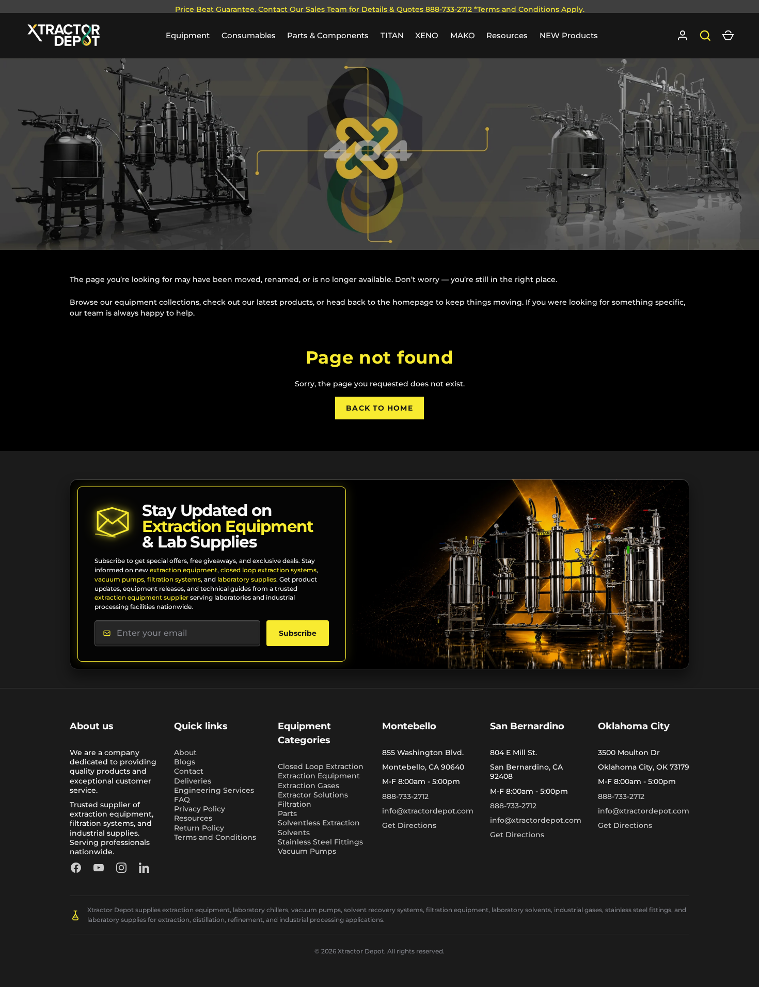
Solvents (294, 832)
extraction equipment (183, 570)
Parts (287, 813)
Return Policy (199, 828)
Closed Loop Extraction (320, 766)
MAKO (462, 35)
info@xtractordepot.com (427, 811)
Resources (507, 35)
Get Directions (409, 825)
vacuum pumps (119, 579)
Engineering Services (214, 790)
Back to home (379, 408)
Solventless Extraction (319, 822)
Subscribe (298, 633)
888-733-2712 (405, 796)
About (185, 752)
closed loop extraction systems (268, 570)
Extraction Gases (308, 785)
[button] (728, 35)
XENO (426, 35)
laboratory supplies (246, 579)
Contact (188, 771)
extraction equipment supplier (141, 597)
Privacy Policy (199, 808)
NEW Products (569, 35)
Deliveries (192, 781)
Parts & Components (328, 35)
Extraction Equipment (319, 775)
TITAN (392, 35)
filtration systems (174, 579)
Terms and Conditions (215, 837)
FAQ (182, 799)
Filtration (294, 804)
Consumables (249, 35)
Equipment (188, 35)
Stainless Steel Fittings (320, 842)
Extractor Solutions (313, 795)
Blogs (184, 761)
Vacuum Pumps (307, 851)
